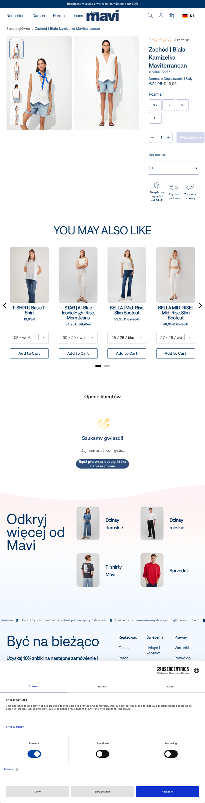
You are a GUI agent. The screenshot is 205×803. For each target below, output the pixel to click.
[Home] (102, 16)
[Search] (150, 16)
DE (192, 16)
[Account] (161, 16)
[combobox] (188, 16)
